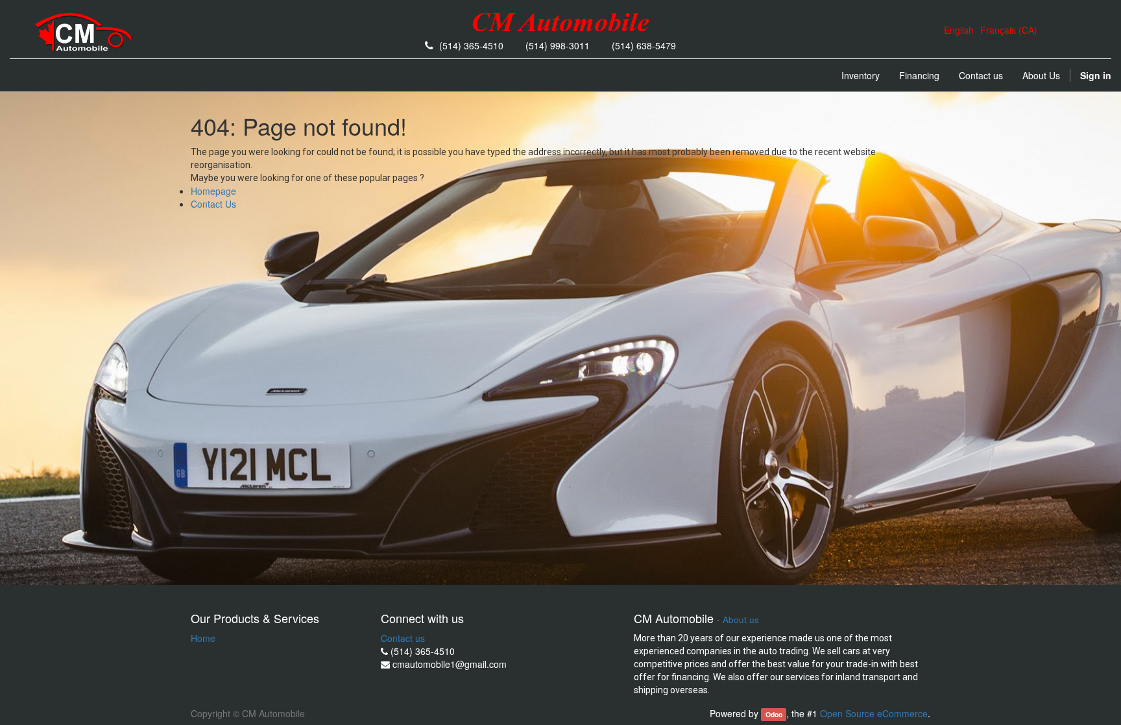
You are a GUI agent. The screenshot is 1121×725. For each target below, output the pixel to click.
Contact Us (213, 203)
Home (203, 638)
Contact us (403, 638)
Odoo (773, 714)
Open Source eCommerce (874, 713)
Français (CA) (1008, 29)
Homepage (213, 190)
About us (741, 619)
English (959, 29)
